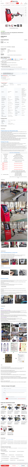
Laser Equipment (13, 5)
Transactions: (12, 75)
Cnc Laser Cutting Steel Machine (5, 458)
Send (7, 398)
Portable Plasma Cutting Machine (10, 443)
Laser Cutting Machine (17, 5)
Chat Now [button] (23, 465)
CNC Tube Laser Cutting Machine (24, 442)
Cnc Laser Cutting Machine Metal (20, 456)
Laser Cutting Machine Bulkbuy (20, 460)
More (1, 461)
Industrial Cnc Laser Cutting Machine (14, 458)
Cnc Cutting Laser (13, 456)
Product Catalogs (11, 439)
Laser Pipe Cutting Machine (10, 442)
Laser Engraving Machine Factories (5, 456)
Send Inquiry (14, 465)
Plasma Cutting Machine (3, 443)
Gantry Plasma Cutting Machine (17, 443)
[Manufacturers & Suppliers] (14, 1)
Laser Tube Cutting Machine (4, 451)
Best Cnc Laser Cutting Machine (5, 460)
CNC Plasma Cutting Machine (24, 443)
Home (1, 5)
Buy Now (5, 465)
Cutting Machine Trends (12, 460)
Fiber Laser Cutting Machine (23, 5)
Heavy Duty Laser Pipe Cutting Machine (17, 442)
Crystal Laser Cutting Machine (20, 451)
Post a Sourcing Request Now (22, 398)
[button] (24, 84)
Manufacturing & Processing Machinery (6, 5)
